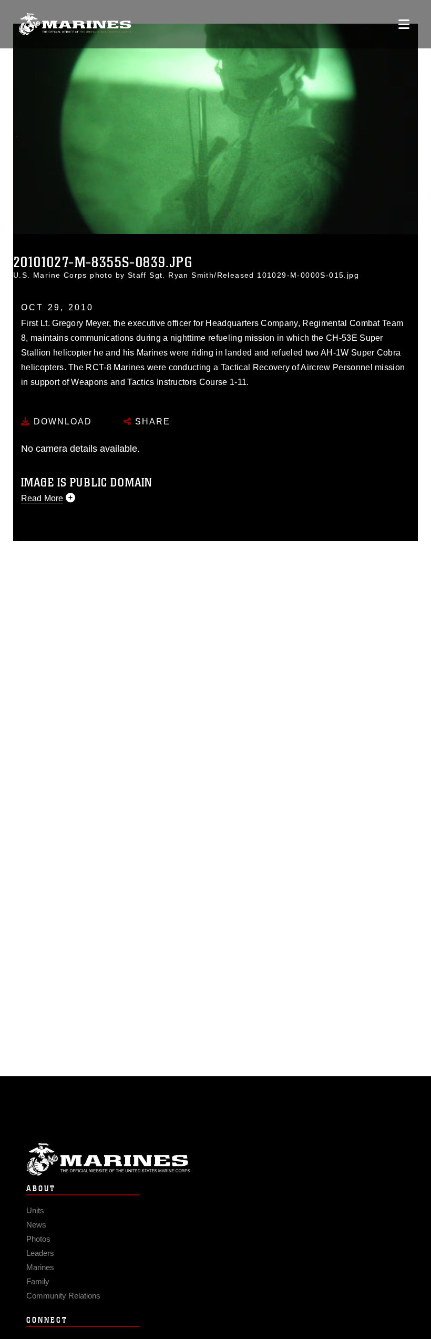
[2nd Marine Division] (74, 24)
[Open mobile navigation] (404, 24)
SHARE (151, 421)
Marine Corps (215, 1159)
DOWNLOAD (61, 421)
